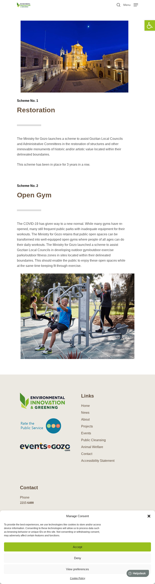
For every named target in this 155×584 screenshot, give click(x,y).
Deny (77, 558)
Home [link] (85, 405)
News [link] (85, 412)
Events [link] (86, 433)
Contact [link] (86, 454)
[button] (149, 516)
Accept (77, 547)
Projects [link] (87, 426)
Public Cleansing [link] (93, 440)
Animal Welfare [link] (92, 447)
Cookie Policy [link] (77, 578)
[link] (150, 25)
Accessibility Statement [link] (97, 460)
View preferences (77, 569)
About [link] (85, 419)
